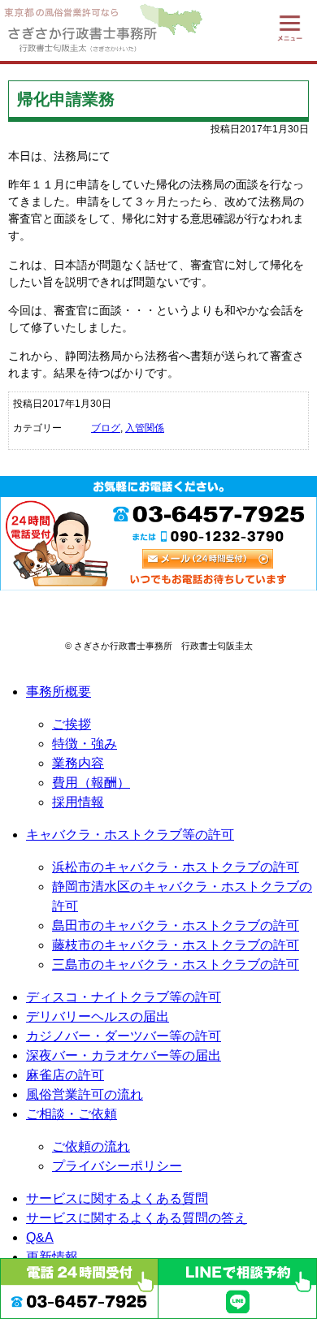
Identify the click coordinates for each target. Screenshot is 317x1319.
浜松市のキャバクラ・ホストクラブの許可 (175, 867)
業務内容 (78, 763)
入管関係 (144, 428)
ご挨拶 (71, 724)
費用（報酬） (91, 782)
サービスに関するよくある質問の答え (136, 1218)
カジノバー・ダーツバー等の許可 (123, 1036)
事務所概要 (58, 691)
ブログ (105, 428)
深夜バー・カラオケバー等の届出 (123, 1055)
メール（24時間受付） (207, 559)
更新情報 (52, 1257)
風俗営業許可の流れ (84, 1094)
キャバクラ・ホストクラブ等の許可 (130, 834)
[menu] (290, 27)
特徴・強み (84, 743)
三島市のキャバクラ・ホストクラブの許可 (175, 964)
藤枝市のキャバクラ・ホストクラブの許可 (175, 945)
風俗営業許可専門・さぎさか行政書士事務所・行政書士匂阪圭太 (79, 30)
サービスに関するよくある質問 (117, 1198)
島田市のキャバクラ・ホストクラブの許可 (175, 925)
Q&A (40, 1237)
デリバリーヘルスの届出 (97, 1016)
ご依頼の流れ (91, 1146)
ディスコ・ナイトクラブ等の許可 (123, 997)
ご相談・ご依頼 (71, 1114)
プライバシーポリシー (117, 1166)
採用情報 (78, 802)
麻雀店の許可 (65, 1075)
